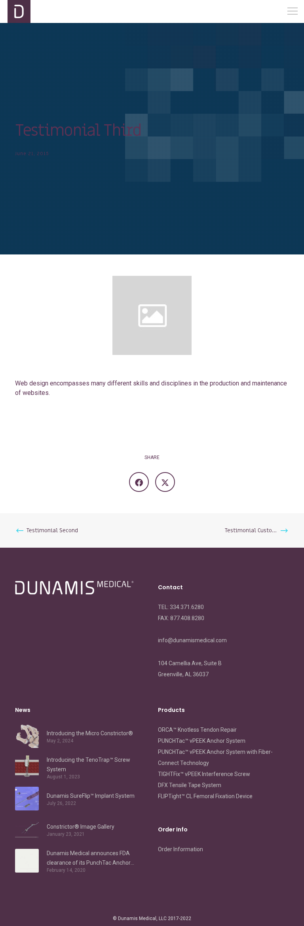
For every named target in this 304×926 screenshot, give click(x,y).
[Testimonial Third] (139, 482)
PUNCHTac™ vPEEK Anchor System (201, 741)
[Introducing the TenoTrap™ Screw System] (27, 767)
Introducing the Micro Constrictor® (90, 733)
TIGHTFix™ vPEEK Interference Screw (204, 774)
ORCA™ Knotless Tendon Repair (197, 730)
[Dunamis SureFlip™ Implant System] (27, 798)
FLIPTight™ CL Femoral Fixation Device (205, 796)
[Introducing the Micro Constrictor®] (27, 736)
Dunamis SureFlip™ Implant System (91, 796)
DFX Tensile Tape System (189, 785)
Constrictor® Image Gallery (80, 827)
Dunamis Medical (137, 918)
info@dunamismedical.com (192, 640)
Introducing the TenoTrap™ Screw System (88, 764)
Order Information (180, 849)
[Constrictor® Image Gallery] (27, 829)
